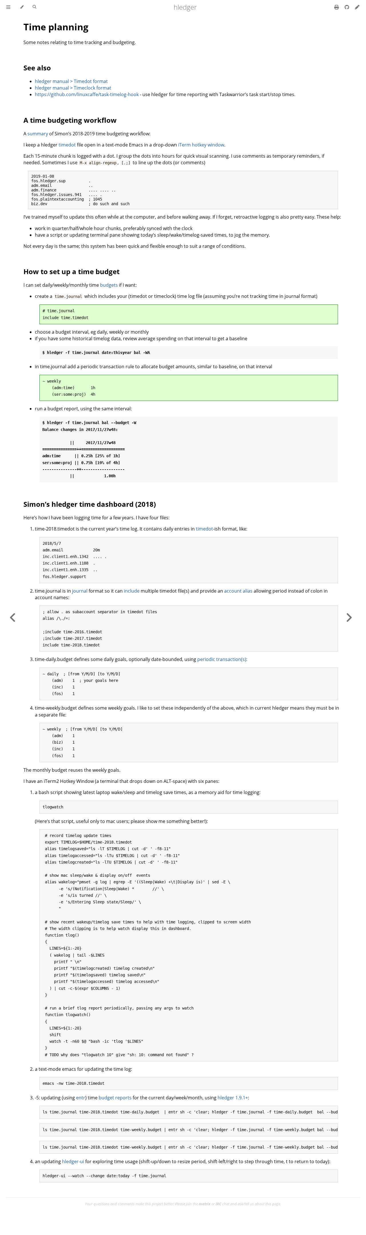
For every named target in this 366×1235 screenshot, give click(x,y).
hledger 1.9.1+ (233, 1098)
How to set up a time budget (71, 271)
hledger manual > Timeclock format (73, 88)
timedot (67, 145)
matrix (204, 1203)
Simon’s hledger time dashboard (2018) (89, 504)
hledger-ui (73, 1161)
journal (79, 591)
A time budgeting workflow (70, 120)
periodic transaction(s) (221, 659)
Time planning (55, 27)
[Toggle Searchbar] (34, 7)
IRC (218, 1203)
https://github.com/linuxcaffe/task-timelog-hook (87, 94)
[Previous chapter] (13, 617)
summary (37, 133)
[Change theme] (21, 7)
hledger (185, 7)
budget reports (115, 1098)
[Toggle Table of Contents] (8, 7)
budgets (109, 285)
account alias (238, 591)
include (132, 591)
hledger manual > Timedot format (71, 81)
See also (37, 67)
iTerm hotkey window (201, 145)
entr (80, 1098)
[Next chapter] (349, 617)
